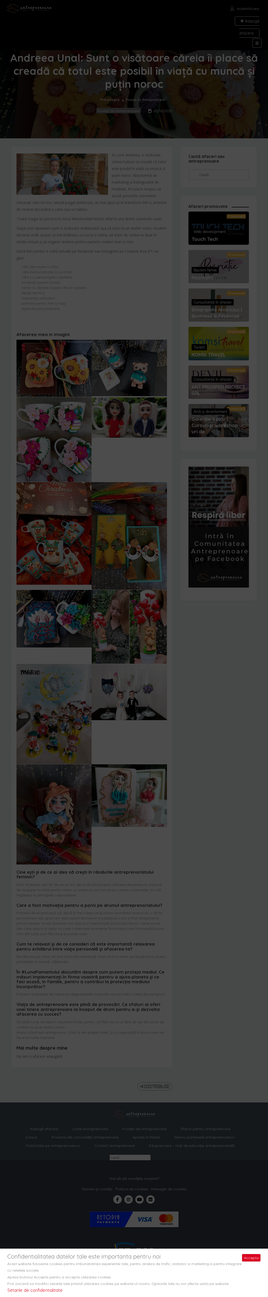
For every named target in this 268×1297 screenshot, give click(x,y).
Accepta (251, 1257)
